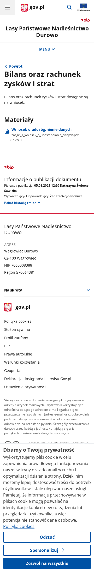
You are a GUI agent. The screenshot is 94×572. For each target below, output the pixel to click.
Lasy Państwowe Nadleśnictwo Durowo (47, 31)
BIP (7, 345)
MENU (44, 49)
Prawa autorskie (18, 354)
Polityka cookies (17, 321)
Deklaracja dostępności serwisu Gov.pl (37, 378)
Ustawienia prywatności (25, 386)
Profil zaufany (16, 337)
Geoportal (12, 370)
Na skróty (13, 290)
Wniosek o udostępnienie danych (44, 134)
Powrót (15, 66)
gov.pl (22, 307)
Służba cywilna (17, 329)
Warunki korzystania (22, 362)
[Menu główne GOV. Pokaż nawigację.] (7, 7)
